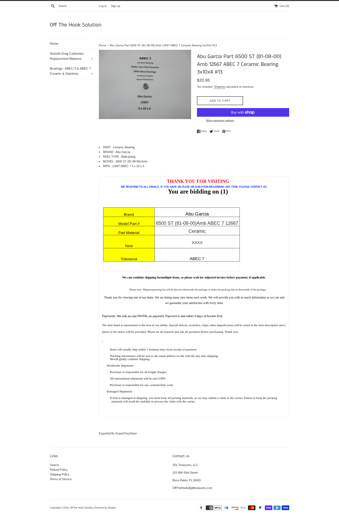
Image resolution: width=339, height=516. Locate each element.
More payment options (220, 120)
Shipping (219, 86)
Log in (103, 6)
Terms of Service (61, 479)
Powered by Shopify (105, 507)
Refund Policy (59, 469)
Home (54, 43)
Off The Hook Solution (75, 25)
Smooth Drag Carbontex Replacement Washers (71, 56)
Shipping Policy (59, 474)
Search (54, 465)
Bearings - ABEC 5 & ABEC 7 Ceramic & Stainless (71, 71)
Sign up (115, 6)
